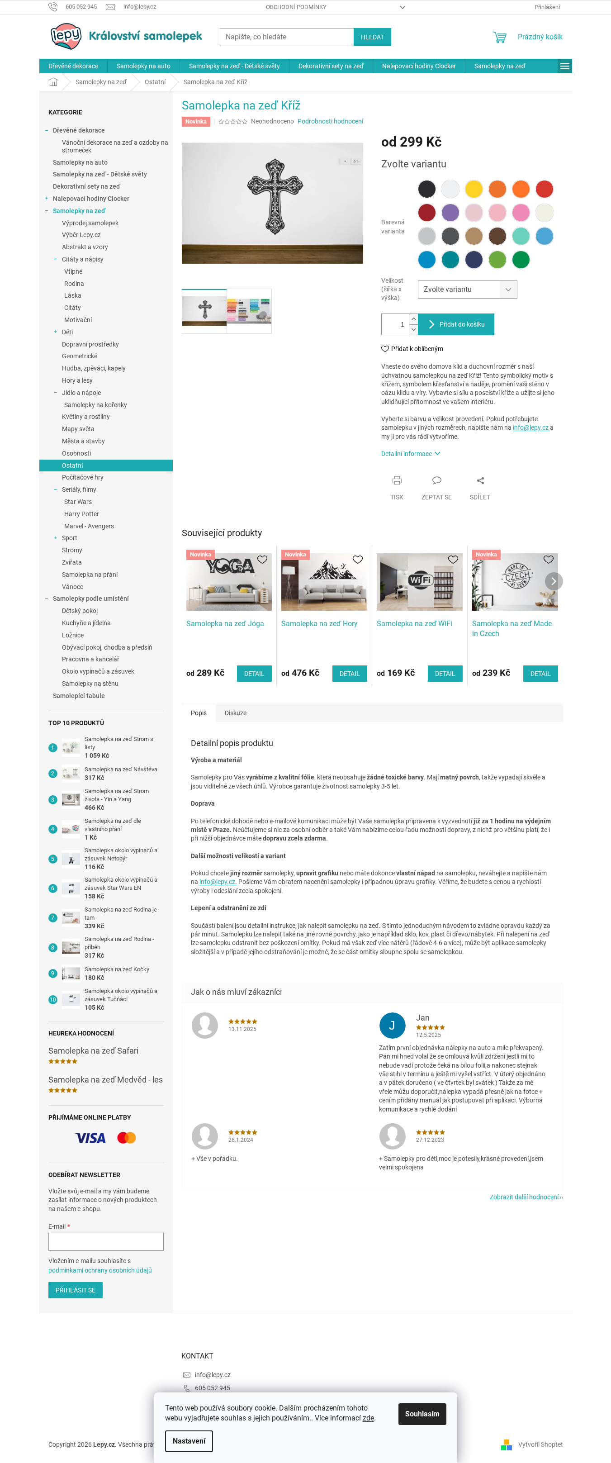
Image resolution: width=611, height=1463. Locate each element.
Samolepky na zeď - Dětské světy (100, 174)
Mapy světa (78, 428)
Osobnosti (76, 453)
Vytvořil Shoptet (540, 1444)
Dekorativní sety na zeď (86, 186)
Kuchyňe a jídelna (86, 623)
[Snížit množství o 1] (413, 329)
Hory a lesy (77, 380)
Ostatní (72, 465)
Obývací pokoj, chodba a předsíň (107, 647)
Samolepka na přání (90, 574)
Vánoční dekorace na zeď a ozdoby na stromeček (115, 146)
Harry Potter (81, 514)
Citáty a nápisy (83, 259)
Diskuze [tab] (235, 713)
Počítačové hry (83, 477)
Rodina (74, 283)
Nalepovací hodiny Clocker (91, 198)
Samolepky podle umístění (91, 598)
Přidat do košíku (462, 324)
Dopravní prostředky (90, 344)
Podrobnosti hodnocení (330, 121)
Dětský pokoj (80, 610)
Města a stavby (83, 441)
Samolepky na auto (80, 162)
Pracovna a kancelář (90, 659)
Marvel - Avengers (89, 526)
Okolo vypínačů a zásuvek (98, 671)
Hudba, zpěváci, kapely (94, 368)
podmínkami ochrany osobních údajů (100, 1270)
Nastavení (189, 1441)
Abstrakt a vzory (85, 247)
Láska (72, 295)
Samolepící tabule (79, 695)
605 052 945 (212, 1388)
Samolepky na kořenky (95, 404)
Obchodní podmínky (296, 7)
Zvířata (72, 562)
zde (368, 1418)
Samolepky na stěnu (90, 683)
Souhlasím (422, 1414)
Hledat (372, 37)
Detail (254, 673)
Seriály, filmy (79, 489)
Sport (69, 538)
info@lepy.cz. (218, 881)
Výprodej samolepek (90, 223)
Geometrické (79, 356)
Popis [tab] (199, 713)
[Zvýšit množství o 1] (413, 319)
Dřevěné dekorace (79, 130)
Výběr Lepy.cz (81, 234)
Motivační (78, 319)
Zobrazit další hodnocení (524, 1197)
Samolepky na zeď (79, 210)
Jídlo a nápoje (81, 392)
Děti (67, 332)
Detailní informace (406, 453)
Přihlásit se (75, 1290)
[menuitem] (73, 66)
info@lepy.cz (531, 427)
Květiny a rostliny (86, 416)
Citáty (72, 307)
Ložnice (73, 635)
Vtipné (73, 271)
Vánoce (72, 586)
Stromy (72, 550)
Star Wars (78, 501)
